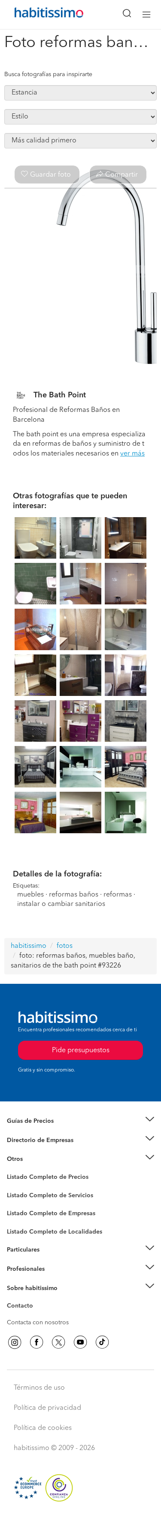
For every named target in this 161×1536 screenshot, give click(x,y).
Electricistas (23, 1210)
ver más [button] (132, 453)
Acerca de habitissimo (37, 1299)
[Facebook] (36, 1342)
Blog (13, 1170)
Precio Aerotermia (32, 1140)
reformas (117, 894)
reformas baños (73, 894)
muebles (30, 894)
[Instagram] (14, 1342)
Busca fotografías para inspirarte (48, 74)
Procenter (20, 1196)
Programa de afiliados (37, 1316)
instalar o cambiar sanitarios (61, 904)
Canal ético (22, 1307)
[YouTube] (80, 1342)
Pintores (18, 1202)
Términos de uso (39, 1388)
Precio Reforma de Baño (40, 1132)
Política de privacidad (47, 1408)
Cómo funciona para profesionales (54, 1279)
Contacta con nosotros (38, 1323)
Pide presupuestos (81, 1521)
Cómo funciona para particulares (52, 1261)
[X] (58, 1342)
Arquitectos (23, 1228)
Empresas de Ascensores (41, 1151)
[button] (80, 1121)
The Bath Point (59, 395)
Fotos (14, 1187)
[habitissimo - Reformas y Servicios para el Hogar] (39, 14)
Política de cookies (43, 1428)
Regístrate (20, 1269)
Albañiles (20, 1219)
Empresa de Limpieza (36, 1159)
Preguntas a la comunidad (42, 1178)
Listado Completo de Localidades (54, 1232)
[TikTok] (102, 1342)
